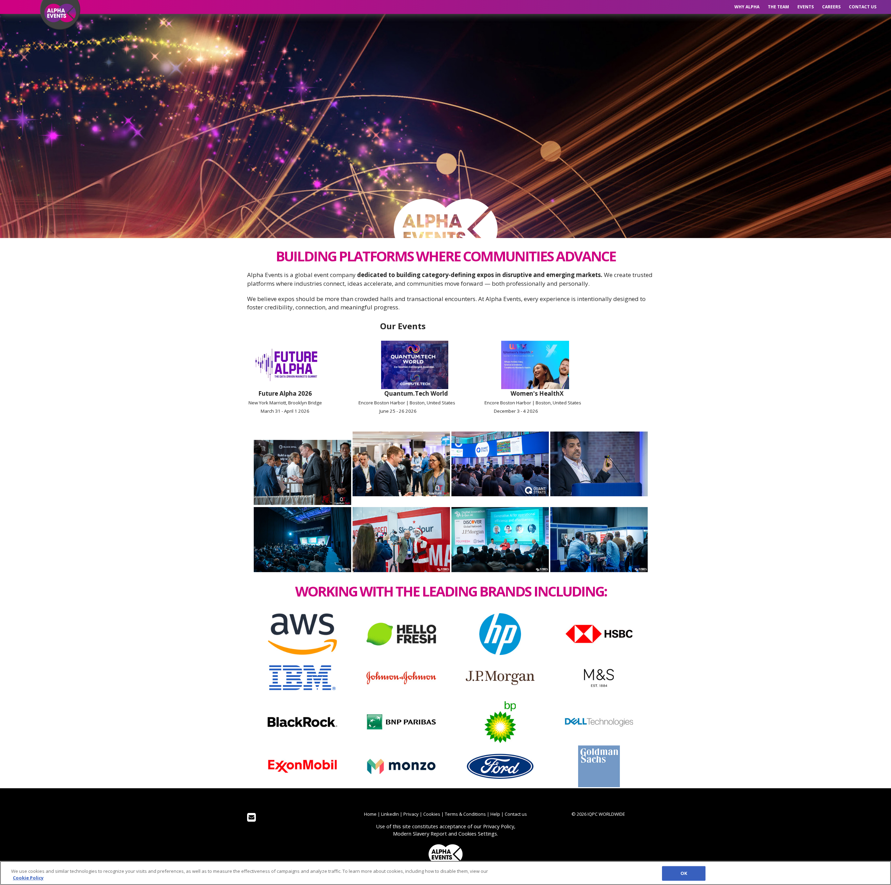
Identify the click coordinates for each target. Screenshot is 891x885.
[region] (445, 873)
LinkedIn (390, 814)
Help (495, 814)
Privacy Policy (498, 826)
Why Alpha (746, 7)
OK (683, 873)
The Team (778, 7)
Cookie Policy (28, 878)
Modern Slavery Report (420, 833)
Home (370, 814)
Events (805, 7)
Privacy (411, 814)
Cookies (431, 814)
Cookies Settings (477, 833)
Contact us (862, 7)
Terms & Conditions (465, 814)
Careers (831, 7)
